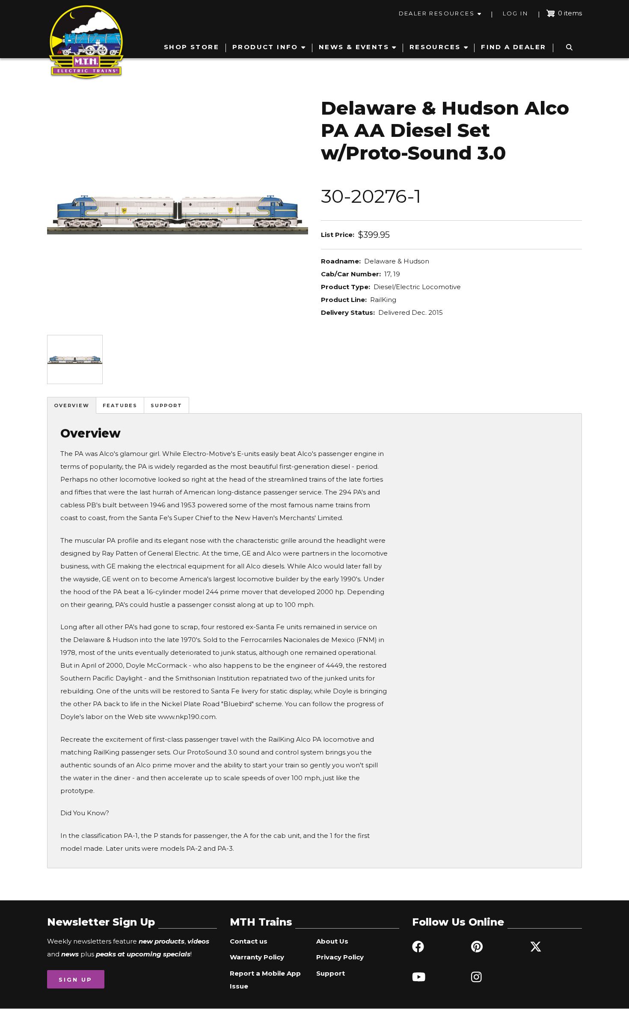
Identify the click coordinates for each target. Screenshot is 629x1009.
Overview (71, 405)
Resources (435, 47)
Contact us (248, 941)
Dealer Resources (437, 13)
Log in (515, 13)
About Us (332, 941)
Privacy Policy (340, 957)
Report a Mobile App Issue (265, 979)
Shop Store (191, 47)
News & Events (354, 47)
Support (166, 405)
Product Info (265, 47)
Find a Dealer (513, 47)
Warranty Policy (257, 957)
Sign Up (75, 979)
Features (120, 405)
